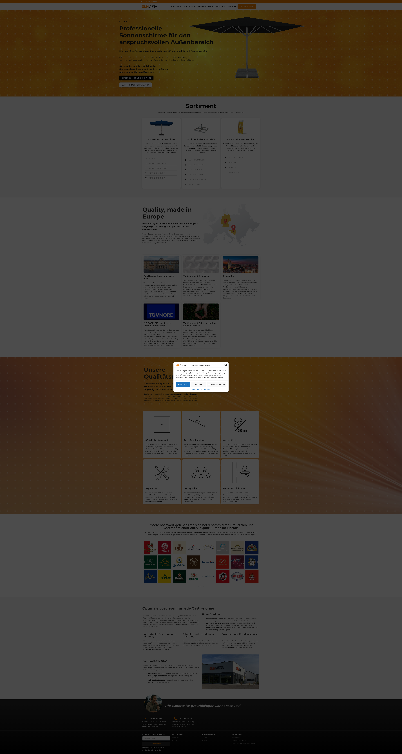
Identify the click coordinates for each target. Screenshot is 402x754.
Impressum (207, 389)
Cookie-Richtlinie (197, 389)
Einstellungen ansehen (216, 384)
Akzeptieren (182, 384)
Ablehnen (198, 384)
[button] (225, 365)
